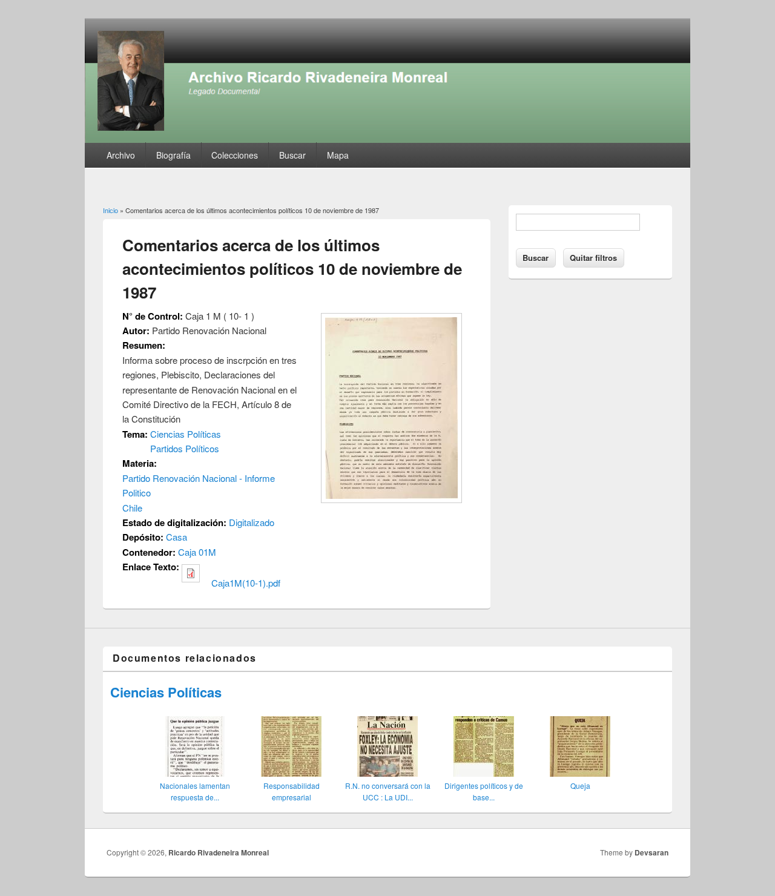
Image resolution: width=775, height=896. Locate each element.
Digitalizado (251, 522)
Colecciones (234, 155)
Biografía (173, 155)
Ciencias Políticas (185, 433)
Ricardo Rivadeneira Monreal (218, 852)
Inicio (110, 210)
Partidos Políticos (184, 448)
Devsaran (651, 852)
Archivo (121, 155)
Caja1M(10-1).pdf (245, 582)
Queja (580, 785)
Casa (176, 536)
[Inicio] (387, 139)
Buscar (292, 155)
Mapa (338, 155)
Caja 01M (197, 551)
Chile (132, 507)
